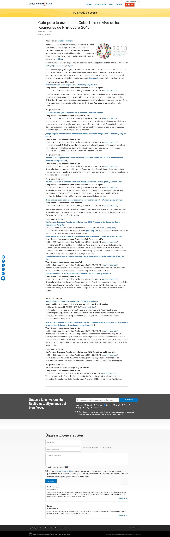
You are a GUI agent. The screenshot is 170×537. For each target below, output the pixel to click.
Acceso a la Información (46, 528)
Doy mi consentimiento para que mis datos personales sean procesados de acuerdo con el (106, 413)
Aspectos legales (33, 528)
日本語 (87, 408)
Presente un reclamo (135, 528)
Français (69, 41)
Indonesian (97, 408)
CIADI (68, 534)
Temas (111, 4)
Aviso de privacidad (65, 471)
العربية (118, 405)
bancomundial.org (133, 1)
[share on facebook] (3, 261)
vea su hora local (110, 90)
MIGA (64, 534)
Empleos (57, 528)
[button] (138, 5)
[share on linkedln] (3, 269)
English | (62, 41)
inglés (70, 65)
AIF (56, 534)
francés (62, 65)
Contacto (119, 4)
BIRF (52, 534)
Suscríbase (129, 400)
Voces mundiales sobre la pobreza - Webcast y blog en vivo (71, 85)
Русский (127, 405)
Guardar (51, 481)
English (89, 405)
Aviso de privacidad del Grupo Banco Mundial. (106, 414)
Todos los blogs (100, 4)
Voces (93, 13)
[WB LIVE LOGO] (129, 5)
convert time (89, 307)
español (54, 65)
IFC (60, 534)
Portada (88, 4)
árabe (47, 65)
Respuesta (122, 498)
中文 (79, 408)
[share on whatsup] (3, 273)
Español (49, 35)
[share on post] (3, 265)
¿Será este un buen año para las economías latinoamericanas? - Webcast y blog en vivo (83, 200)
